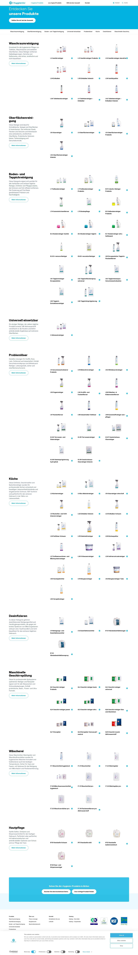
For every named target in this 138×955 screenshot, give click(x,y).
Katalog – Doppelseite (75, 921)
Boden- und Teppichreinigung (54, 31)
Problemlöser (88, 31)
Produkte (11, 916)
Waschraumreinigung (17, 31)
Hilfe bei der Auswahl (73, 3)
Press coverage (33, 919)
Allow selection (121, 940)
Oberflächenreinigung (34, 31)
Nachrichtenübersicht (34, 924)
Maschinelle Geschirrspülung (124, 31)
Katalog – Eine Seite (74, 919)
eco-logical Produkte (54, 3)
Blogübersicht (32, 921)
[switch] (49, 952)
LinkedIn (51, 921)
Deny (121, 945)
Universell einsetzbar (74, 31)
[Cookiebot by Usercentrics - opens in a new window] (14, 952)
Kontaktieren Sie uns (54, 919)
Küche (98, 31)
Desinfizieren (107, 31)
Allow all (121, 935)
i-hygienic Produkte (37, 3)
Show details (86, 952)
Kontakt (87, 3)
